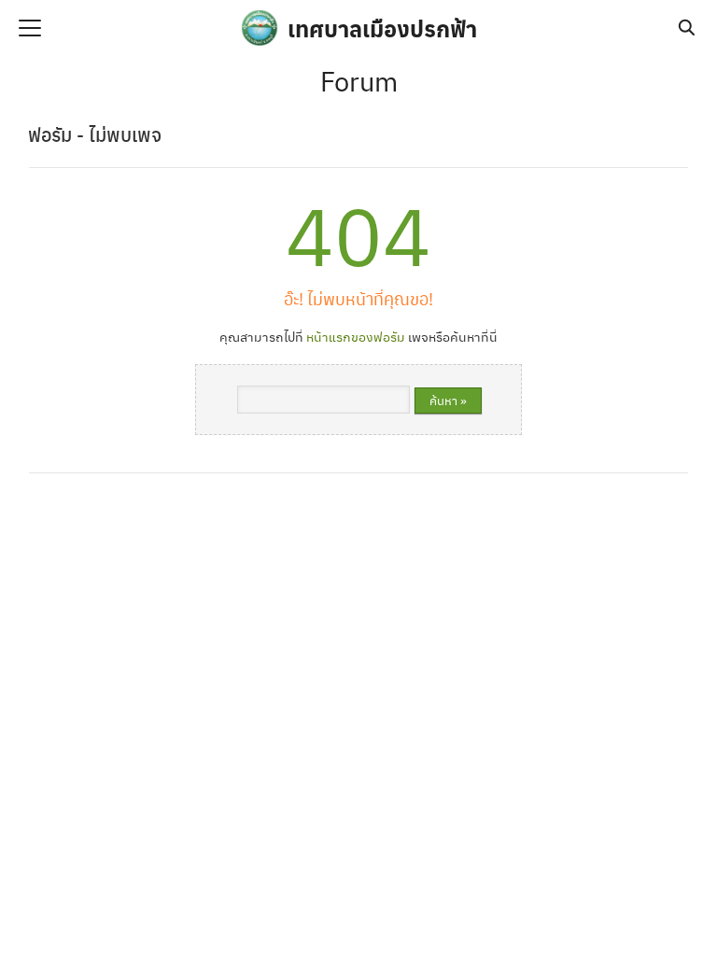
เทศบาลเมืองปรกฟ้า (382, 28)
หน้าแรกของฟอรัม (355, 336)
